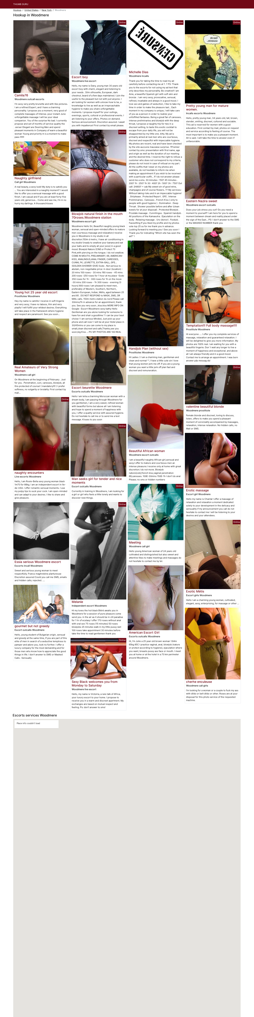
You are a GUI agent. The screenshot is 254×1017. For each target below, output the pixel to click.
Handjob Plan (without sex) (148, 348)
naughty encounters (29, 472)
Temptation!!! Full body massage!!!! (211, 325)
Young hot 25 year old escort (36, 292)
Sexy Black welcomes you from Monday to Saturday (94, 683)
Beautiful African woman (147, 451)
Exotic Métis (195, 591)
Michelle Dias (138, 72)
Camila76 (21, 95)
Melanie (77, 602)
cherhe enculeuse (199, 682)
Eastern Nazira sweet (201, 201)
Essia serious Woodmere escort (38, 562)
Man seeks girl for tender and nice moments (97, 480)
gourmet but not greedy (32, 626)
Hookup (17, 10)
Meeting (135, 542)
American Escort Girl (144, 632)
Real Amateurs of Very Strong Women (36, 369)
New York (47, 10)
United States (31, 10)
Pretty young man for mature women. (207, 107)
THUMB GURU (20, 4)
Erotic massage (197, 490)
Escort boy (80, 77)
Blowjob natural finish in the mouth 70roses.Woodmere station (97, 215)
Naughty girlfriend (28, 178)
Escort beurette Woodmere (92, 387)
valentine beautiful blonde (205, 406)
